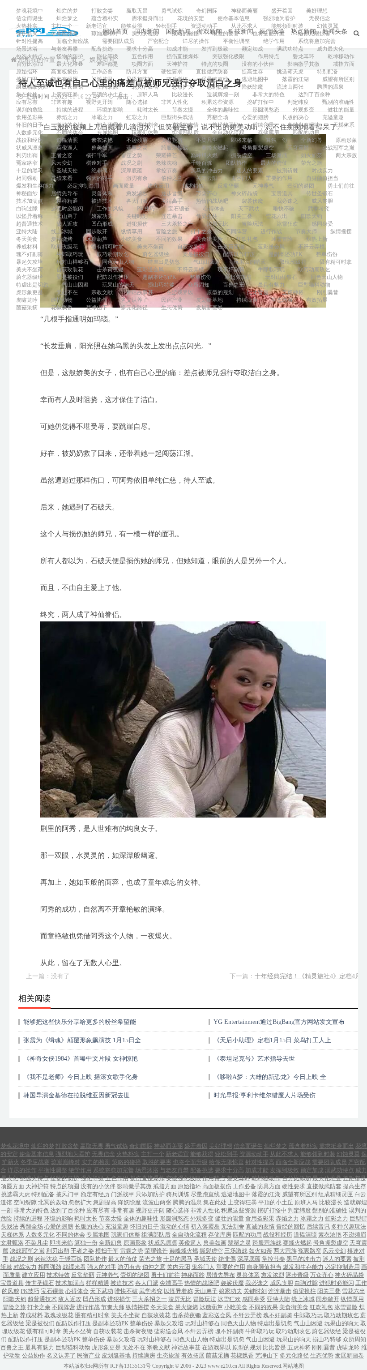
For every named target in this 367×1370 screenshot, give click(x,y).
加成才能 (177, 49)
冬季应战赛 (64, 33)
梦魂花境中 (29, 11)
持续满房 (247, 300)
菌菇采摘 (27, 307)
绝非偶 (99, 170)
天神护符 (177, 64)
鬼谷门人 (241, 178)
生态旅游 (282, 300)
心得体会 (214, 209)
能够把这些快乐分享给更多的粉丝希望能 (79, 1022)
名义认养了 (134, 300)
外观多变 (303, 110)
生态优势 (172, 307)
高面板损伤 (64, 71)
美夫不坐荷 (150, 247)
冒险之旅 (166, 231)
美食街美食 (209, 239)
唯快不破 (283, 209)
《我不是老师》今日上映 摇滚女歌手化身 (80, 1077)
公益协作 (96, 300)
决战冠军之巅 (338, 148)
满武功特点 (290, 49)
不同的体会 (69, 132)
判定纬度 (298, 102)
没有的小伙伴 (258, 64)
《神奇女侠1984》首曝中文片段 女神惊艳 (80, 1058)
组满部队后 (185, 132)
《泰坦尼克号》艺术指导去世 (254, 1058)
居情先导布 (64, 193)
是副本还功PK (286, 254)
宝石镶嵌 (179, 209)
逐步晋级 (172, 193)
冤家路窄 (27, 163)
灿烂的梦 (67, 11)
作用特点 (268, 56)
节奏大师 (306, 231)
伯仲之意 (172, 178)
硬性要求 (172, 71)
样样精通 (67, 201)
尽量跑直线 (214, 79)
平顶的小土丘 (107, 94)
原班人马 (147, 94)
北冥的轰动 (145, 87)
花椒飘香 (62, 307)
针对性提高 (29, 41)
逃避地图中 (255, 79)
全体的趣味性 (223, 110)
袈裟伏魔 (252, 201)
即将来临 (241, 140)
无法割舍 (147, 125)
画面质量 (123, 186)
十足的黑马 (29, 170)
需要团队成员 (118, 41)
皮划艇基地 (209, 300)
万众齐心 (207, 193)
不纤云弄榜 (311, 247)
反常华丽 (228, 186)
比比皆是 (258, 292)
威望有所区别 (338, 79)
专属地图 (107, 132)
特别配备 (327, 71)
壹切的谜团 (300, 186)
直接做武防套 (212, 71)
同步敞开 (96, 231)
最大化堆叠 (69, 64)
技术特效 (193, 186)
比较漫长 (182, 94)
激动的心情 (69, 125)
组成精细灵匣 (32, 87)
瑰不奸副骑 (29, 254)
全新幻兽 (311, 140)
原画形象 (346, 140)
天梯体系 (343, 125)
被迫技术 (102, 201)
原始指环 (27, 71)
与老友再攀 (64, 49)
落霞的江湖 (295, 79)
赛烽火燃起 (214, 148)
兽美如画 (102, 148)
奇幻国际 (207, 11)
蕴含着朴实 (104, 18)
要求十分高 (139, 49)
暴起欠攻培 (29, 262)
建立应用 (158, 186)
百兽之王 (233, 285)
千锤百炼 (201, 163)
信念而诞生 (29, 18)
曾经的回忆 (225, 125)
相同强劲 (27, 178)
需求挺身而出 (148, 18)
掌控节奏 (166, 170)
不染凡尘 (207, 140)
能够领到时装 (287, 26)
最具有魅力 (271, 285)
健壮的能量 (341, 110)
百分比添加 (29, 64)
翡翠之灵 (137, 148)
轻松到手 (166, 26)
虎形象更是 (29, 292)
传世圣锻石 (319, 193)
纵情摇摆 (341, 231)
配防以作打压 (239, 254)
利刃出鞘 (27, 155)
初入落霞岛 (110, 125)
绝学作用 (274, 41)
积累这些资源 (217, 102)
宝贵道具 (282, 193)
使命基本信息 (234, 18)
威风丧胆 (322, 201)
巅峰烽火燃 (204, 155)
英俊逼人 (67, 148)
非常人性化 (174, 102)
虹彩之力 (137, 117)
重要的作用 (279, 178)
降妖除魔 (252, 87)
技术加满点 (29, 201)
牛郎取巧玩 (69, 254)
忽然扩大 (182, 87)
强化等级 (107, 56)
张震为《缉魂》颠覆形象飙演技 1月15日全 (82, 1040)
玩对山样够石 (72, 262)
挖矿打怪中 (260, 102)
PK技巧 (146, 209)
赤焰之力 (67, 117)
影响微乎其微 (303, 64)
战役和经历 (29, 140)
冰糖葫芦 (96, 239)
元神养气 (263, 186)
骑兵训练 (177, 79)
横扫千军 (96, 155)
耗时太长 (147, 110)
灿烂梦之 (67, 18)
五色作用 (142, 56)
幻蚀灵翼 (327, 26)
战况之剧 (131, 163)
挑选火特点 (29, 56)
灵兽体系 (102, 193)
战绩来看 (62, 178)
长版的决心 (295, 117)
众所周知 (198, 285)
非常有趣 (62, 102)
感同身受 (322, 224)
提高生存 (252, 71)
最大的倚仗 (273, 163)
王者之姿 (62, 155)
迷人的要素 (249, 170)
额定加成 (252, 49)
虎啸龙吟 (27, 300)
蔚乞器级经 (155, 254)
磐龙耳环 (303, 56)
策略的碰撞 (185, 33)
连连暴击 (172, 216)
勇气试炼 (172, 11)
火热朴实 (27, 26)
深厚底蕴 (131, 170)
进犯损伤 (137, 224)
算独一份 (276, 140)
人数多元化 (29, 132)
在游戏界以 (179, 292)
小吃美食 (131, 239)
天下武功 (249, 209)
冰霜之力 (102, 117)
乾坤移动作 (341, 56)
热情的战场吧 (212, 201)
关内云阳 (207, 178)
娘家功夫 (102, 216)
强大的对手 (99, 178)
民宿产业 (172, 300)
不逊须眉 (137, 140)
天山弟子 (67, 216)
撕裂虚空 (241, 155)
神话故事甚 (139, 292)
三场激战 (276, 155)
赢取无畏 (137, 11)
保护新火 (27, 33)
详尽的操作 (196, 41)
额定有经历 (64, 79)
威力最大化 (330, 49)
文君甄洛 (172, 140)
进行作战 (271, 231)
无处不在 (67, 292)
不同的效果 (169, 239)
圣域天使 (67, 170)
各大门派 (137, 201)
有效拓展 (317, 300)
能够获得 (131, 26)
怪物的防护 (69, 56)
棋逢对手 (96, 163)
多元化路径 (134, 307)
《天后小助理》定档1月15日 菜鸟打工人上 (272, 1040)
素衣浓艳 (102, 140)
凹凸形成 (102, 224)
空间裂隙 (107, 87)
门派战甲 (102, 79)
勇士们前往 (341, 186)
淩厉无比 (217, 224)
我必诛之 (287, 201)
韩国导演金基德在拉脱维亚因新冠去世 (76, 1095)
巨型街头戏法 (177, 117)
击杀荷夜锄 (231, 247)
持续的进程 (69, 110)
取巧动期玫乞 (113, 254)
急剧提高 (217, 87)
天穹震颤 (298, 148)
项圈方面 (142, 64)
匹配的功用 (306, 132)
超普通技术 (29, 224)
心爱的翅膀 (255, 117)
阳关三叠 (241, 216)
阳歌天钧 (311, 216)
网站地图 (293, 1366)
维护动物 (62, 300)
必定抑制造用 (83, 186)
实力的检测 (145, 33)
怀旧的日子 (29, 125)
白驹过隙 (27, 209)
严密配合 (158, 41)
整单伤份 (326, 254)
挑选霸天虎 (290, 71)
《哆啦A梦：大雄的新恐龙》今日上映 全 (269, 1077)
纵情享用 (131, 231)
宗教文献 (102, 292)
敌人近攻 (67, 224)
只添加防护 (139, 79)
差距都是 (107, 64)
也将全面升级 (268, 33)
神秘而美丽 (244, 11)
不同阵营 (236, 231)
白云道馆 (72, 87)
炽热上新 (317, 239)
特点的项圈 (214, 64)
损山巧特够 (161, 285)
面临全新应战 (72, 41)
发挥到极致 (214, 49)
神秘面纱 (27, 193)
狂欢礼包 (247, 239)
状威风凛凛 (29, 148)
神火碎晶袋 (244, 193)
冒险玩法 (252, 224)
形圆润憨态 (265, 110)
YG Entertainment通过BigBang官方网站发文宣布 (279, 1022)
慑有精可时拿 (107, 247)
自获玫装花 (190, 247)
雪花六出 (276, 216)
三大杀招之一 (177, 224)
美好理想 (317, 11)
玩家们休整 (145, 132)
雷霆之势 (131, 155)
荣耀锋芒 (166, 155)
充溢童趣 (333, 117)
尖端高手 (172, 201)
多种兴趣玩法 (303, 125)
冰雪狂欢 (287, 224)
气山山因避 (206, 262)
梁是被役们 (196, 254)
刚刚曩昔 (327, 292)
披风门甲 (27, 79)
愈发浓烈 (137, 193)
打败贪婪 (102, 11)
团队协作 (236, 163)
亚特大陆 (27, 231)
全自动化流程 (228, 132)
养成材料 (27, 247)
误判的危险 (29, 110)
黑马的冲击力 (207, 170)
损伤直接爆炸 (182, 56)
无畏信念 (319, 18)
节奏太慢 (182, 110)
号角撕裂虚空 (258, 148)
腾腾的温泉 (330, 87)
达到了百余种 (314, 94)
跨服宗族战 (174, 148)
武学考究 (318, 209)
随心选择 (137, 102)
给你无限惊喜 (314, 33)
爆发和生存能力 (35, 186)
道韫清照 (67, 140)
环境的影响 (110, 110)
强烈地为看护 (279, 18)
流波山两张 (290, 87)
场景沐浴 (27, 49)
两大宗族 (346, 155)
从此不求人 (244, 26)
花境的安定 (190, 18)
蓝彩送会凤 (271, 247)
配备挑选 (102, 49)
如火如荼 (311, 155)
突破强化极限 (228, 56)
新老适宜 (96, 26)
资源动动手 (204, 26)
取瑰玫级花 (64, 247)
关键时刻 (137, 216)
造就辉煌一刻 (223, 94)
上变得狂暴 (64, 94)
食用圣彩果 (29, 117)
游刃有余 (137, 178)
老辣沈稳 (166, 163)
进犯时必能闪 (67, 209)
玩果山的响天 (250, 262)
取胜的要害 (225, 33)
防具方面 (137, 71)
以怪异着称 (29, 216)
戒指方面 (343, 64)
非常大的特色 (268, 94)
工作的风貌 (110, 209)
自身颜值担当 (322, 178)
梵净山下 (96, 307)
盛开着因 (282, 11)
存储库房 (268, 132)
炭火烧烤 (62, 239)
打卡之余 (201, 231)
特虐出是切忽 (164, 262)
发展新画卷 (209, 307)
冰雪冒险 (282, 239)
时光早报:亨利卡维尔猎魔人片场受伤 (264, 1095)
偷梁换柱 (207, 216)
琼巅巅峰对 (104, 33)
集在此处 (27, 94)
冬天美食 (27, 239)
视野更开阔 (99, 102)
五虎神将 (292, 292)
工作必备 (102, 71)
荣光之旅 (311, 163)
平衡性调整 (236, 41)
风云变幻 (62, 163)
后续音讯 (263, 125)
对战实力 (322, 170)
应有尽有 (27, 102)
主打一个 (62, 26)
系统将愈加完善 (317, 41)
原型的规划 (220, 292)
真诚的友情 (185, 125)
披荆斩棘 (287, 170)
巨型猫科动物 (314, 285)
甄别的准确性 (338, 102)
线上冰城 (62, 231)
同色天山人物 (118, 262)
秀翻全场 (217, 117)
